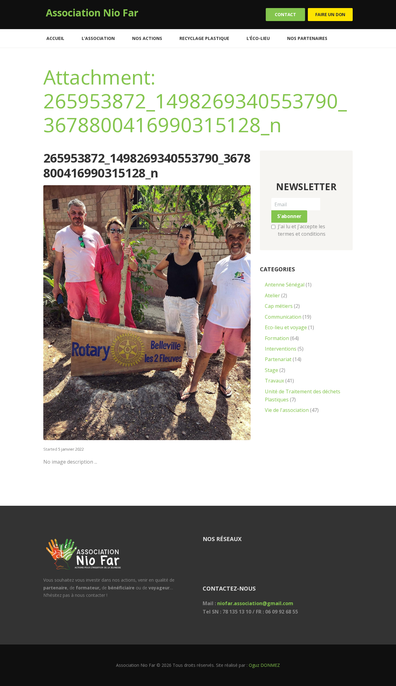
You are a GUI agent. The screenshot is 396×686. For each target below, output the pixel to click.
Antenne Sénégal (284, 284)
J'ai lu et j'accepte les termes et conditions (301, 230)
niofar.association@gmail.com (255, 603)
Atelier (272, 295)
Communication (283, 316)
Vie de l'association (287, 410)
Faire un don (330, 14)
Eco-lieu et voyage (286, 327)
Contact (285, 14)
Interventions (280, 348)
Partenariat (278, 359)
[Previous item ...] (95, 313)
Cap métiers (279, 306)
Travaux (274, 380)
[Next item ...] (199, 313)
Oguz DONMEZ (264, 665)
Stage (271, 370)
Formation (277, 338)
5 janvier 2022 (71, 449)
